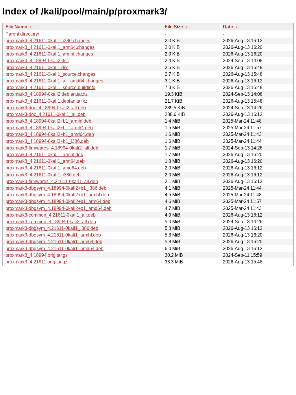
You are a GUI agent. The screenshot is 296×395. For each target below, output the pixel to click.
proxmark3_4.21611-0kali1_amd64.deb (45, 167)
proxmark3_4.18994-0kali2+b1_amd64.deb (49, 134)
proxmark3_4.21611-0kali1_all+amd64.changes (54, 80)
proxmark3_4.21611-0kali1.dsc (37, 67)
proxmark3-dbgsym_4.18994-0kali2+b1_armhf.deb (57, 194)
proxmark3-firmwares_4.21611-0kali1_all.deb (51, 181)
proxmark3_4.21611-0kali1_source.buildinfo (50, 87)
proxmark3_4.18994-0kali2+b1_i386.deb (47, 141)
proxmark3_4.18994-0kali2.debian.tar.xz (46, 94)
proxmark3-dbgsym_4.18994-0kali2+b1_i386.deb (55, 188)
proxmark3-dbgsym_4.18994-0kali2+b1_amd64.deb (58, 208)
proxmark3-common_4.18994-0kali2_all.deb (50, 221)
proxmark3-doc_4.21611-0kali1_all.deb (45, 114)
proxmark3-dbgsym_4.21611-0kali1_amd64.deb (54, 248)
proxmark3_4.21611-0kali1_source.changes (50, 74)
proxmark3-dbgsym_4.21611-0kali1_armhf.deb (53, 234)
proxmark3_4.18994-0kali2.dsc (37, 60)
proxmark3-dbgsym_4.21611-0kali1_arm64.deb (53, 241)
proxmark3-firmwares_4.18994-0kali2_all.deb (51, 147)
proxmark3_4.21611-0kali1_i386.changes (47, 40)
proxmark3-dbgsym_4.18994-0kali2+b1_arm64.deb (57, 201)
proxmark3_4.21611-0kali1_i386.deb (43, 174)
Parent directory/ (22, 34)
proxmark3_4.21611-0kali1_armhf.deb (44, 154)
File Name (16, 26)
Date (228, 26)
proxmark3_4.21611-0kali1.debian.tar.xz (46, 101)
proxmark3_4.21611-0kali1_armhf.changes (49, 53)
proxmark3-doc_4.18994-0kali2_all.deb (45, 107)
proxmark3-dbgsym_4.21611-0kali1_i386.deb (51, 228)
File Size (174, 26)
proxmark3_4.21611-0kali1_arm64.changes (50, 47)
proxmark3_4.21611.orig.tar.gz (36, 261)
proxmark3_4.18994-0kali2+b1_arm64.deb (49, 127)
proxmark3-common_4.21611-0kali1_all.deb (50, 215)
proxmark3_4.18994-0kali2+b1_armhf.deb (48, 121)
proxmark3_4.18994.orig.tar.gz (36, 255)
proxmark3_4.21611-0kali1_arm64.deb (45, 161)
